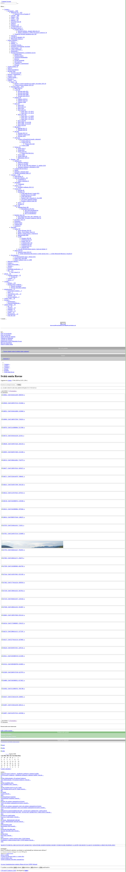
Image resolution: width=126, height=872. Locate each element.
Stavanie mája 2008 (23, 94)
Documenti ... (13, 11)
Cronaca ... (10, 263)
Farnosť (17, 188)
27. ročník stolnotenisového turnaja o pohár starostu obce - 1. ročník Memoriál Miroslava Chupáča (45, 253)
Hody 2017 (21, 105)
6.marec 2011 (25, 241)
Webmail (34, 864)
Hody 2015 (22, 107)
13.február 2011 (26, 246)
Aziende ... (11, 295)
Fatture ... (15, 17)
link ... (10, 270)
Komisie (14, 277)
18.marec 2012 (26, 238)
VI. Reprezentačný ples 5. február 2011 (25, 256)
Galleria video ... (9, 298)
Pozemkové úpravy (16, 28)
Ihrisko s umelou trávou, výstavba (28, 233)
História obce (18, 54)
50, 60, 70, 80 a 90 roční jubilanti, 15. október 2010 (32, 165)
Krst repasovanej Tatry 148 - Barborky (29, 216)
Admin (9, 380)
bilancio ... (14, 20)
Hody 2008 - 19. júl (24, 124)
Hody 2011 (22, 114)
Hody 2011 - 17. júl (27, 116)
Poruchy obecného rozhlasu (18, 287)
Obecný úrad (63, 324)
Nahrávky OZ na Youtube (22, 14)
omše (7, 730)
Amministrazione (10, 864)
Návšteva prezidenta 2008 (22, 173)
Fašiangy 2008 (22, 102)
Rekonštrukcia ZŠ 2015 (27, 209)
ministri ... (14, 43)
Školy (17, 205)
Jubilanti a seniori (23, 162)
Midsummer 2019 (23, 158)
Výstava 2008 (25, 145)
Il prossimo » (13, 391)
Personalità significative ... (15, 269)
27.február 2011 (26, 243)
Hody (17, 103)
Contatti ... (7, 281)
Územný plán (18, 29)
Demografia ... (15, 51)
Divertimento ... (15, 255)
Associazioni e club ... (14, 294)
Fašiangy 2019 (23, 99)
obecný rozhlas (5, 855)
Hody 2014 (21, 108)
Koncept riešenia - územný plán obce (29, 31)
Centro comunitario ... (17, 49)
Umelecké (17, 226)
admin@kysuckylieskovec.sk (70, 325)
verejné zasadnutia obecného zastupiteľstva (12, 859)
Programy (11, 79)
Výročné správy (16, 26)
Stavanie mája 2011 (23, 91)
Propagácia (17, 221)
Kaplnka (21, 192)
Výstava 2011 (25, 142)
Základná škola (23, 207)
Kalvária (21, 190)
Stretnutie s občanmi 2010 (21, 171)
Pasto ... (14, 82)
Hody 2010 (22, 120)
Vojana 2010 (22, 151)
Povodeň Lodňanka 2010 (26, 187)
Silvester (16, 131)
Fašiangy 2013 (23, 100)
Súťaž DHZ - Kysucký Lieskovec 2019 (29, 218)
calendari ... (12, 308)
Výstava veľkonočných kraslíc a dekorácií (29, 139)
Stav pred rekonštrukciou (31, 210)
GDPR (30, 864)
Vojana (17, 147)
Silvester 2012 (22, 133)
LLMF (20, 236)
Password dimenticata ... (14, 303)
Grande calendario (6, 769)
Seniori (16, 170)
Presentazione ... (13, 314)
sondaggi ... (11, 309)
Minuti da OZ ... (16, 12)
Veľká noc (17, 137)
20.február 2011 (26, 244)
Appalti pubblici (13, 66)
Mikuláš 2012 (22, 128)
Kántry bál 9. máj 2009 (20, 258)
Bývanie (16, 65)
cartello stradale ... (10, 304)
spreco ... (10, 280)
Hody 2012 (22, 110)
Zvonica (21, 204)
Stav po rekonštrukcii (30, 213)
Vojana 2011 (21, 150)
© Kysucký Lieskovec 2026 (8, 870)
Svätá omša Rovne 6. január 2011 (30, 193)
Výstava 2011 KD (30, 144)
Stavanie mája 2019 (23, 96)
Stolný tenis (18, 250)
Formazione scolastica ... (15, 290)
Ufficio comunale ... (13, 40)
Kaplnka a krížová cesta (29, 201)
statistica (17, 864)
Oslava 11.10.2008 (23, 164)
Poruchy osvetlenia (16, 286)
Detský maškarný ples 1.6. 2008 (23, 260)
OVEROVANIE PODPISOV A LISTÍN (67, 845)
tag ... (10, 306)
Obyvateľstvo (18, 62)
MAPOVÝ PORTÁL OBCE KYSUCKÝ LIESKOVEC (16, 845)
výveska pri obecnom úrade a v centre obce (12, 856)
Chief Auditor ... (16, 48)
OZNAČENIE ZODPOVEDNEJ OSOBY (44, 845)
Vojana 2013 (22, 148)
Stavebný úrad (11, 71)
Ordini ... (15, 18)
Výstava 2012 (26, 141)
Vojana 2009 (21, 154)
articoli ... (7, 273)
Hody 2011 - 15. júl (27, 119)
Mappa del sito (24, 864)
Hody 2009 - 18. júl (24, 122)
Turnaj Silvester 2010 (24, 230)
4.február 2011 (25, 247)
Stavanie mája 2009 (23, 93)
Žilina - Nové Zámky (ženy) (26, 232)
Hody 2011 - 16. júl (27, 117)
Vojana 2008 (22, 156)
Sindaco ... (14, 42)
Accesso (8, 1)
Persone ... (15, 159)
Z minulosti (22, 179)
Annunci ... (12, 76)
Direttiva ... (15, 25)
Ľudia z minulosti (23, 181)
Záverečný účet (16, 22)
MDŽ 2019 (18, 88)
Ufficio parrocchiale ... (14, 264)
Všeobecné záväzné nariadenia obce (25, 34)
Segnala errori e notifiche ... (15, 284)
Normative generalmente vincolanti (20, 46)
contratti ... (15, 15)
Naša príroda (18, 176)
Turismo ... (10, 266)
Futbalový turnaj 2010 (24, 134)
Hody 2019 (22, 125)
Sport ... (10, 292)
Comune (4, 1)
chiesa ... (21, 202)
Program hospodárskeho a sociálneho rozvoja (23, 52)
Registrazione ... (12, 301)
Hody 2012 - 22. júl (27, 111)
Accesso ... (7, 300)
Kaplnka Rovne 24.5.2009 (28, 195)
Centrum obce (18, 224)
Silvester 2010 (22, 136)
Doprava (16, 59)
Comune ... (7, 9)
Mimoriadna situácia (17, 39)
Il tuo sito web (11, 315)
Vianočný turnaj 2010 (24, 252)
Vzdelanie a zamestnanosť (21, 63)
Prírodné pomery (18, 56)
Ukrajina (14, 35)
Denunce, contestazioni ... (15, 74)
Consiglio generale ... (16, 45)
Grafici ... (11, 312)
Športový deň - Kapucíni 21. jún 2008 (31, 198)
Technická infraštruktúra (21, 57)
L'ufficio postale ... (13, 77)
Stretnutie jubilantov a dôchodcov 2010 (28, 167)
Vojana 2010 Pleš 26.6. (27, 153)
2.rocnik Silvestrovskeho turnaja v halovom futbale (32, 249)
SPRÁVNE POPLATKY (108, 845)
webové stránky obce (6, 858)
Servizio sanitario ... (13, 297)
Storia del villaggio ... (21, 178)
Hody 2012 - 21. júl (27, 113)
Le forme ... (12, 311)
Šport (13, 227)
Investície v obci (19, 219)
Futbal (17, 229)
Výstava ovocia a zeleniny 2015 (23, 85)
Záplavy (17, 185)
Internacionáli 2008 (23, 235)
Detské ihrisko (18, 222)
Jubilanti (17, 161)
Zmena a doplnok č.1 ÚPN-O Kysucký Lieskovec (32, 32)
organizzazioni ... (9, 289)
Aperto (11, 853)
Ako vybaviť (15, 272)
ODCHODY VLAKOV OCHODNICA (90, 845)
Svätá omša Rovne (26, 196)
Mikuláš (17, 127)
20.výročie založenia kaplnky (29, 199)
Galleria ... (12, 80)
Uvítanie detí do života (21, 168)
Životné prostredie (19, 60)
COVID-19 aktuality (18, 37)
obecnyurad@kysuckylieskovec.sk (57, 325)
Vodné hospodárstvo (13, 69)
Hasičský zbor (19, 215)
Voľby (10, 68)
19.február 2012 (26, 239)
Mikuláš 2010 (22, 130)
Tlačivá (13, 23)
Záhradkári (17, 182)
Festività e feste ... (17, 86)
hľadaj (19, 384)
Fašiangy (17, 97)
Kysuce (10, 267)
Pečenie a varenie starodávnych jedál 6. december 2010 (30, 83)
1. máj (17, 90)
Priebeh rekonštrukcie (30, 212)
